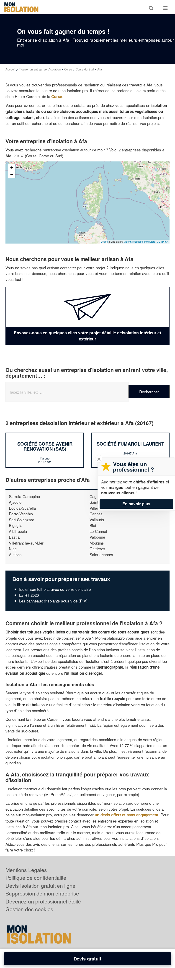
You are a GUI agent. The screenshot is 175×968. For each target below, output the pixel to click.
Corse (68, 69)
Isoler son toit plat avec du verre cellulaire (55, 589)
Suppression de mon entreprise (42, 893)
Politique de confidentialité (35, 877)
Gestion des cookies (29, 909)
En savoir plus (136, 504)
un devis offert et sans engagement (126, 814)
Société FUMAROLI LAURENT (130, 443)
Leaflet (104, 241)
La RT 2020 (29, 595)
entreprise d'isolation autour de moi (73, 150)
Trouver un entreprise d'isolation (40, 69)
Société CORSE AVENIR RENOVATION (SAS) (44, 446)
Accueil (10, 69)
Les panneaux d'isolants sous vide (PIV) (53, 601)
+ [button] (11, 167)
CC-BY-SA (162, 241)
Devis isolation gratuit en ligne (40, 885)
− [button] (11, 174)
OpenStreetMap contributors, (140, 241)
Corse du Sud (85, 69)
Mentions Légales (26, 870)
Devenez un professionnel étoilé (43, 901)
